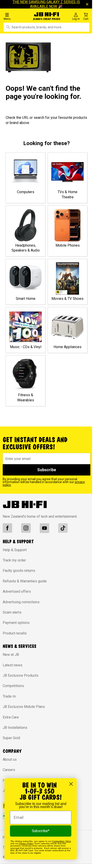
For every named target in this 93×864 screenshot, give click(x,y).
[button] (16, 16)
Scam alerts (12, 612)
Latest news (12, 665)
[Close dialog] (71, 784)
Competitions (13, 686)
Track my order (14, 560)
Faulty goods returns (19, 570)
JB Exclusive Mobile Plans (24, 707)
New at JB (11, 654)
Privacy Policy (26, 843)
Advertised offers (17, 591)
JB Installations (15, 727)
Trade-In (9, 696)
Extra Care (11, 717)
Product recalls (15, 633)
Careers (9, 770)
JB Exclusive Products (20, 675)
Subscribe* (40, 831)
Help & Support (15, 550)
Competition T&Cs (61, 841)
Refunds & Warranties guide (25, 581)
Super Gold (11, 738)
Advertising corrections (21, 602)
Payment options (16, 623)
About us (10, 759)
